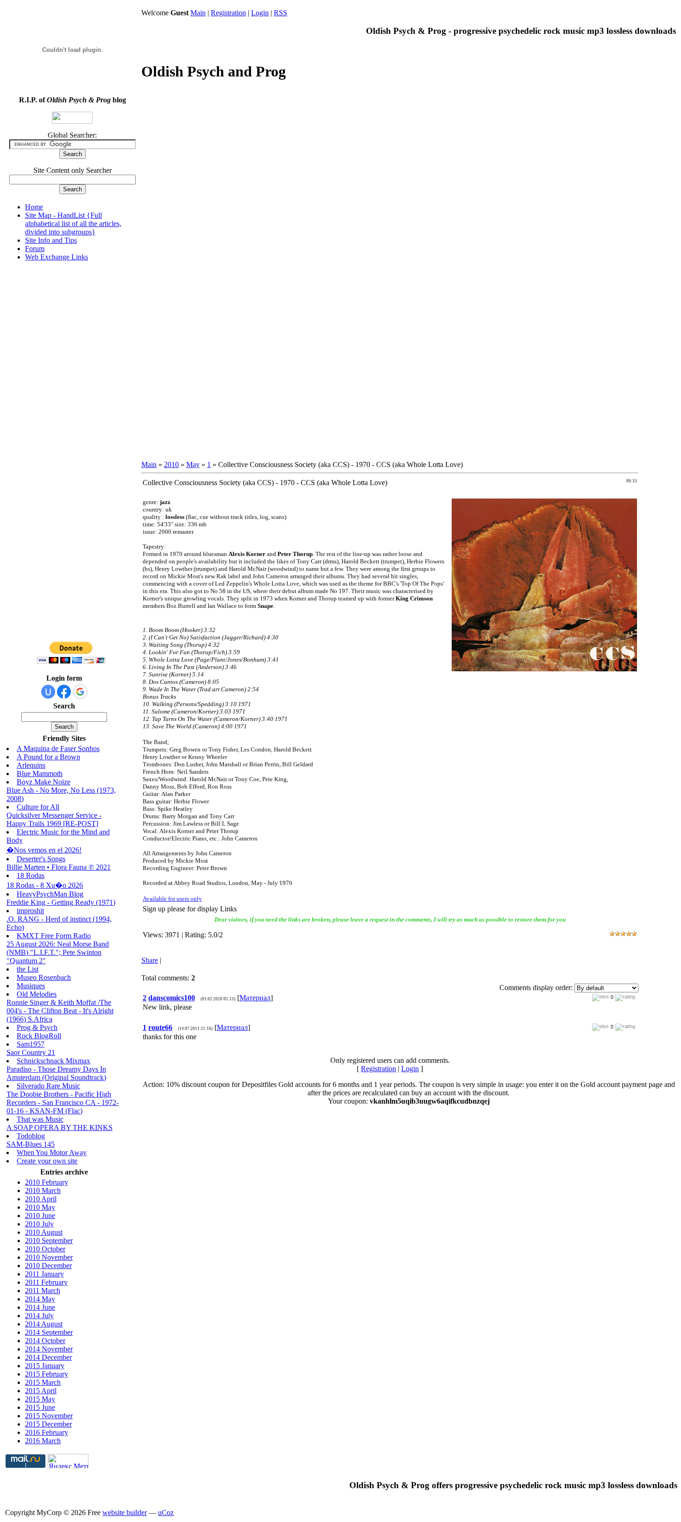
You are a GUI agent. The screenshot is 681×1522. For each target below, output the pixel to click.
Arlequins (31, 765)
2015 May (40, 1399)
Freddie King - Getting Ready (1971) (60, 902)
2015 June (40, 1407)
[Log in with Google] (80, 691)
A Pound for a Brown (48, 757)
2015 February (46, 1374)
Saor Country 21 (30, 1052)
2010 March (43, 1190)
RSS (280, 13)
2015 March (43, 1382)
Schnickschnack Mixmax (53, 1061)
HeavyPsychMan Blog (50, 894)
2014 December (48, 1357)
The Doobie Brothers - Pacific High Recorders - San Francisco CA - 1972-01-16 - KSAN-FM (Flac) (62, 1102)
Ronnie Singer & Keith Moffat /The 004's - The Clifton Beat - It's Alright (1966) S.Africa (60, 1010)
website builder (124, 1512)
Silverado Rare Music (48, 1086)
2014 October (45, 1341)
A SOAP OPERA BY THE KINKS (59, 1127)
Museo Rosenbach (44, 977)
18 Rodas (30, 875)
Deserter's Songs (41, 859)
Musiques (31, 986)
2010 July (39, 1224)
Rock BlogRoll (39, 1036)
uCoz (166, 1512)
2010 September (49, 1240)
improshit (30, 911)
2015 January (44, 1366)
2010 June (40, 1215)
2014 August (44, 1324)
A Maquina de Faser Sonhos (58, 748)
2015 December (48, 1424)
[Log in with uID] (48, 692)
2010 (171, 464)
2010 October (45, 1249)
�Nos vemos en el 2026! (44, 850)
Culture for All (38, 807)
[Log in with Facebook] (64, 692)
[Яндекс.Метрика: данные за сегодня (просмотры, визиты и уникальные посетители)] (68, 1461)
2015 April (41, 1391)
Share (149, 960)
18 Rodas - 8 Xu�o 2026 (44, 885)
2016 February (46, 1432)
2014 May (40, 1299)
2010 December (48, 1265)
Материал (255, 998)
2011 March (42, 1291)
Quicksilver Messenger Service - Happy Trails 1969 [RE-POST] (53, 819)
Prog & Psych (37, 1027)
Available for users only (172, 898)
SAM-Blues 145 (30, 1144)
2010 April (41, 1199)
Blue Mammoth (40, 773)
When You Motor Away (52, 1152)
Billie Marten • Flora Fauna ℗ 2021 (58, 867)
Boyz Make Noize (43, 782)
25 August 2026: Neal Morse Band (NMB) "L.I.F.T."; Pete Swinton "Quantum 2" (57, 952)
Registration (228, 13)
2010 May (40, 1207)
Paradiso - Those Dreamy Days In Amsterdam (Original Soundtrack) (56, 1073)
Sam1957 (30, 1044)
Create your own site (47, 1161)
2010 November (49, 1257)
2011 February (46, 1282)
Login (260, 13)
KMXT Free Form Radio (54, 936)
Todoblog (31, 1136)
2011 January (44, 1274)
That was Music (40, 1119)
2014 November (49, 1349)
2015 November (49, 1416)
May (193, 464)
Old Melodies (37, 994)
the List (27, 969)
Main (198, 13)
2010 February (46, 1182)
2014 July (39, 1316)
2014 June (40, 1307)
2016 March (43, 1441)
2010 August (44, 1232)
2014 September (49, 1332)
